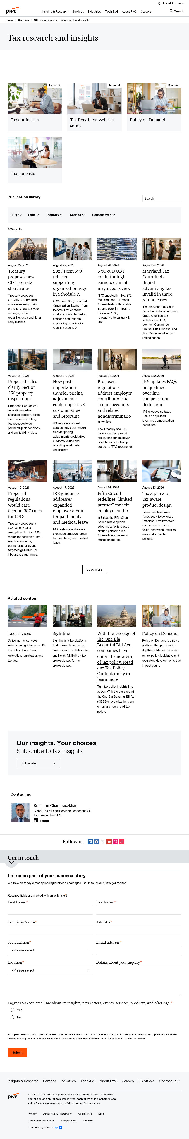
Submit (17, 1052)
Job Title (104, 922)
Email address (109, 942)
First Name (18, 902)
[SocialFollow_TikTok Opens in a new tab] (121, 842)
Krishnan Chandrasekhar (55, 805)
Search (178, 11)
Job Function (19, 942)
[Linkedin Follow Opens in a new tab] (36, 820)
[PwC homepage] (12, 9)
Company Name (22, 922)
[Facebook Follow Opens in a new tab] (96, 842)
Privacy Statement (97, 1034)
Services (23, 19)
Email (44, 821)
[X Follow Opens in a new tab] (102, 842)
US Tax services (44, 19)
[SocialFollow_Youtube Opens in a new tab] (109, 842)
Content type (102, 214)
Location (16, 962)
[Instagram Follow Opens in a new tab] (115, 842)
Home (9, 19)
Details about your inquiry (119, 962)
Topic (31, 214)
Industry (53, 214)
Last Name (106, 902)
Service (76, 214)
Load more (94, 569)
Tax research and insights (74, 19)
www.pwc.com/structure (64, 1103)
